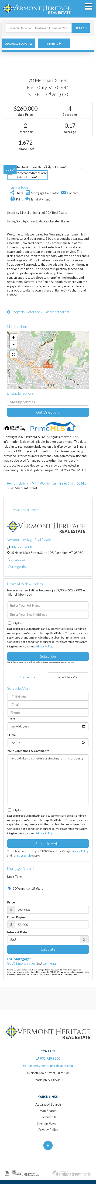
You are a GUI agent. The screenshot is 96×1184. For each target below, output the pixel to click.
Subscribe (48, 656)
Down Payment (18, 917)
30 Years (18, 888)
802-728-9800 (21, 547)
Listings (24, 483)
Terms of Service (22, 855)
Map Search (48, 1111)
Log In (54, 1123)
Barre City (66, 483)
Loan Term (14, 876)
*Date (11, 719)
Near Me (52, 43)
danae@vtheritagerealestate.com (50, 1066)
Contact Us (17, 559)
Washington (48, 483)
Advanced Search (17, 43)
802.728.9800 (50, 1058)
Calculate (48, 949)
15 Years (37, 888)
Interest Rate (17, 932)
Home (11, 483)
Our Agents (17, 566)
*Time (11, 735)
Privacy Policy (43, 646)
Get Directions (48, 412)
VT (34, 483)
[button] (81, 28)
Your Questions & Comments (28, 751)
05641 (81, 483)
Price (11, 902)
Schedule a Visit (68, 677)
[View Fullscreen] (13, 354)
